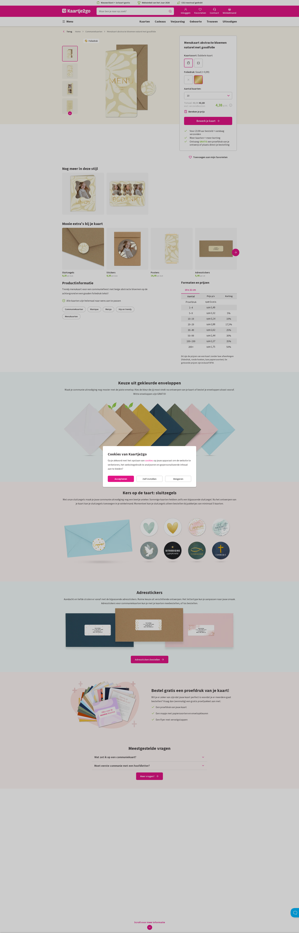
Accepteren (121, 478)
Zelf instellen (149, 478)
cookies (149, 460)
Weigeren (178, 478)
